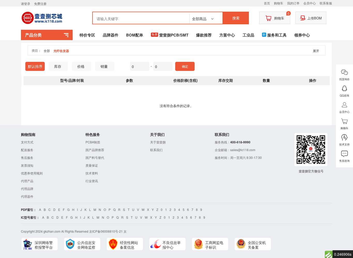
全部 (47, 50)
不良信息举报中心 (172, 245)
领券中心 (302, 35)
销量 (104, 66)
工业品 (248, 35)
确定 (185, 66)
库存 (57, 66)
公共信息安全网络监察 (86, 245)
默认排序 (35, 66)
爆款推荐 (204, 35)
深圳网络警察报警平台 (44, 245)
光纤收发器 (61, 50)
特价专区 (87, 35)
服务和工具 (277, 35)
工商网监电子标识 (214, 245)
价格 (81, 66)
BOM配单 (134, 35)
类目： (36, 50)
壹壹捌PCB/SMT (173, 35)
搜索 (236, 17)
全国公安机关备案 (257, 245)
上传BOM (314, 18)
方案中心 (227, 35)
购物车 (282, 16)
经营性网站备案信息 (129, 245)
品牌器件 (110, 35)
